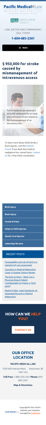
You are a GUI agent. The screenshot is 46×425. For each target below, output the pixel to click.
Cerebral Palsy (12, 221)
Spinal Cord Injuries (14, 236)
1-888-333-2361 (22, 377)
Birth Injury (10, 207)
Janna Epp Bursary (14, 243)
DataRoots (35, 413)
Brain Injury (10, 214)
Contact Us (23, 329)
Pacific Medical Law (23, 8)
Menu (25, 48)
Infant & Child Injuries (15, 229)
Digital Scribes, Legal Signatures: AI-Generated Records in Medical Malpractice (21, 293)
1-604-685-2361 (23, 38)
